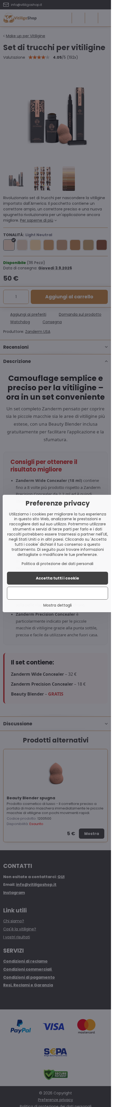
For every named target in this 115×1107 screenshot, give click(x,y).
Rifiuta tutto (57, 593)
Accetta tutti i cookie (57, 578)
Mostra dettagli (57, 605)
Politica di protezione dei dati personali (57, 563)
